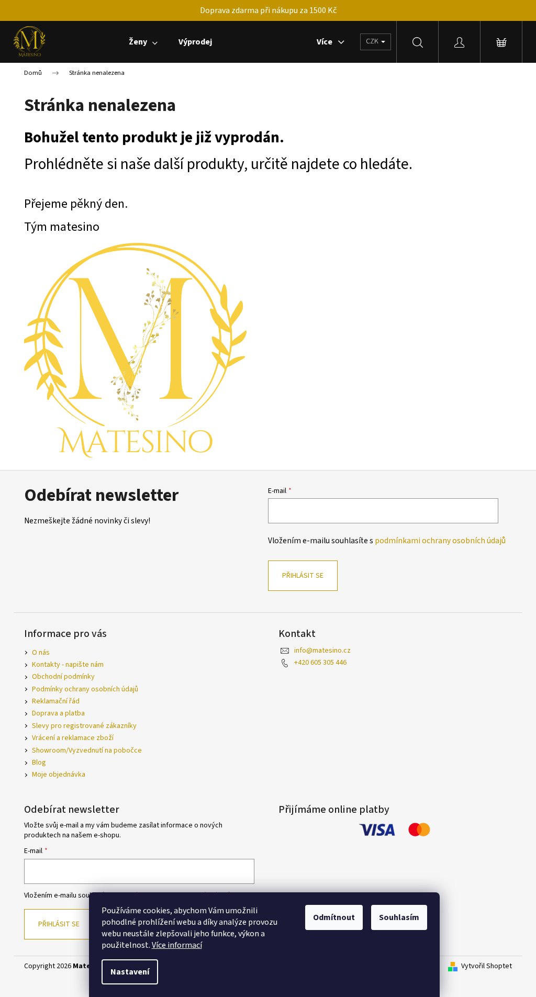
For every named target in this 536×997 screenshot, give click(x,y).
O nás (41, 652)
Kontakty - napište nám (68, 664)
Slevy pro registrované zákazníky (84, 726)
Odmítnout (334, 917)
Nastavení (129, 972)
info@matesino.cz (322, 650)
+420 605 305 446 (320, 662)
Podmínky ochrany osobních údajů (85, 689)
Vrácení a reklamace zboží (73, 738)
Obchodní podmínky (63, 676)
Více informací (177, 945)
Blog (39, 762)
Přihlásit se (302, 575)
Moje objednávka (58, 774)
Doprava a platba (58, 713)
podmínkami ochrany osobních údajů (440, 540)
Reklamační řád (56, 701)
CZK (373, 41)
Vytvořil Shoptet (486, 966)
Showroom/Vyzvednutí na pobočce (87, 750)
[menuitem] (143, 42)
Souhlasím (399, 917)
